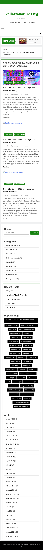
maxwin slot (16, 365)
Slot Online (9, 270)
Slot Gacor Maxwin (15, 390)
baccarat (12, 329)
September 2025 (11, 452)
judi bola (27, 349)
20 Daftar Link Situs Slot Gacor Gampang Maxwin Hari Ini (21, 320)
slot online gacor (27, 394)
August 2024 (10, 461)
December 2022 (11, 536)
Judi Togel (33, 357)
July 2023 (9, 507)
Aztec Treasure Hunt (13, 299)
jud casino (15, 349)
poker (22, 370)
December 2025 (11, 440)
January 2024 (10, 490)
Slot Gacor (9, 266)
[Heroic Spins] (22, 42)
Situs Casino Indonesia (27, 374)
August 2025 (10, 456)
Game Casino (15, 345)
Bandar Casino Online (26, 329)
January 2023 (10, 532)
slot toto (27, 398)
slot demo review (30, 382)
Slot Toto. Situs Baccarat (21, 402)
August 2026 (10, 419)
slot (8, 382)
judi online (27, 353)
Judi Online (8, 82)
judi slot (21, 357)
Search (35, 233)
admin (6, 94)
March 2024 (9, 482)
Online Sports (11, 370)
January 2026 (10, 436)
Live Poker (27, 361)
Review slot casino (12, 258)
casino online (13, 341)
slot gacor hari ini (27, 386)
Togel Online (10, 274)
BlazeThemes (21, 547)
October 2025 (10, 448)
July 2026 (9, 423)
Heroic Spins (33, 40)
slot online (14, 394)
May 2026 (9, 427)
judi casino (15, 353)
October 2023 (10, 503)
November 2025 (11, 444)
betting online (15, 333)
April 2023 (9, 519)
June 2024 (9, 469)
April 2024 (9, 477)
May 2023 (9, 515)
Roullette (32, 370)
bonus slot (15, 337)
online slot (27, 365)
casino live (27, 337)
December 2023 (11, 494)
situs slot (10, 378)
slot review (16, 398)
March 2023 (9, 523)
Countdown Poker (27, 341)
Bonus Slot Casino (12, 245)
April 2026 (9, 431)
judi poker (10, 357)
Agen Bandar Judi (12, 325)
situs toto (21, 378)
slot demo (17, 382)
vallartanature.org (21, 14)
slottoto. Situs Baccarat (21, 406)
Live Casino (9, 254)
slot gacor (14, 386)
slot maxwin (29, 390)
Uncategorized (19, 82)
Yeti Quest (9, 291)
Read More (6, 117)
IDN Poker (28, 345)
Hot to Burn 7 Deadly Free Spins (16, 295)
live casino (15, 361)
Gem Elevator (10, 307)
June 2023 (9, 511)
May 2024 (9, 473)
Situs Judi (9, 262)
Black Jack (28, 333)
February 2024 (10, 486)
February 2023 (10, 528)
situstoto (32, 378)
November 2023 (11, 498)
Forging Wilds (10, 303)
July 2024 (9, 465)
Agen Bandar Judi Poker (29, 325)
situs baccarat (12, 374)
